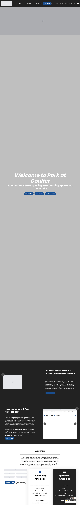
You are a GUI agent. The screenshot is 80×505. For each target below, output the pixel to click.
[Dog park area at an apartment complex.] (21, 473)
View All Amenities (10, 482)
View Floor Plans (28, 193)
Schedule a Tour (39, 193)
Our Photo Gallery (21, 482)
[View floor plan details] (75, 415)
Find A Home (47, 3)
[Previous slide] (45, 423)
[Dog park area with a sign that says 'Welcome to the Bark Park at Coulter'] (21, 477)
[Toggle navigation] (78, 3)
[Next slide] (75, 423)
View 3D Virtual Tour (50, 193)
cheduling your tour (20, 429)
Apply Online (58, 3)
